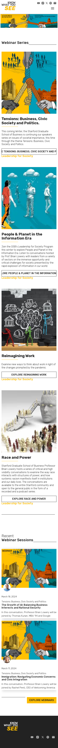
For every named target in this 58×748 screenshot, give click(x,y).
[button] (52, 8)
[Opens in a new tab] (38, 3)
